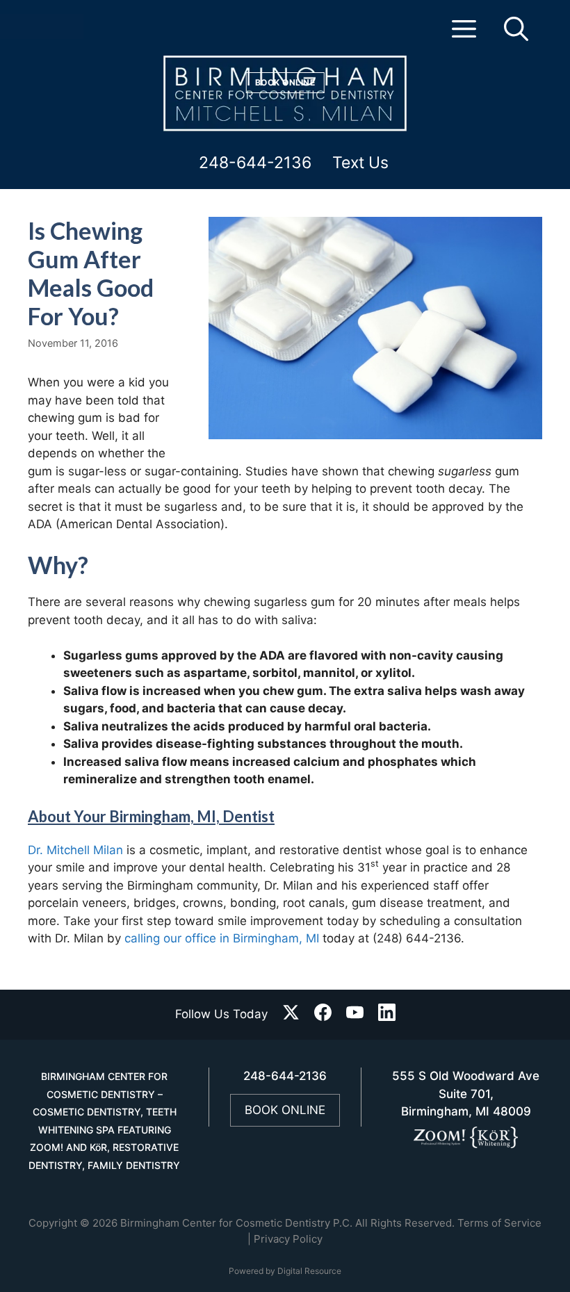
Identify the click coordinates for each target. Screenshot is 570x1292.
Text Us (360, 163)
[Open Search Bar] (516, 35)
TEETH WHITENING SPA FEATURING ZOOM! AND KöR (103, 1129)
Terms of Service (499, 1222)
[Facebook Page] (323, 1015)
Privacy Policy (288, 1238)
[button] (464, 35)
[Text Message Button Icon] (77, 30)
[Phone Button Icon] (23, 30)
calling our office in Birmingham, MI (221, 938)
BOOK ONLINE (285, 1110)
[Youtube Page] (355, 1015)
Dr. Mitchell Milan (75, 850)
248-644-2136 (255, 163)
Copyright (52, 1222)
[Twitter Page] (291, 1015)
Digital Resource (309, 1271)
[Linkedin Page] (387, 1015)
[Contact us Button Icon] (52, 30)
